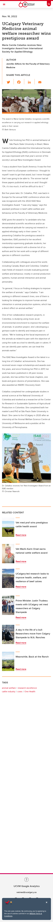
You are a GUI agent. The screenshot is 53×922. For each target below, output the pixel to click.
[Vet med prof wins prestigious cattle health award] (8, 527)
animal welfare (9, 688)
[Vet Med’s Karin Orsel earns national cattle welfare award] (8, 553)
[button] (10, 81)
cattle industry (8, 691)
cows (19, 691)
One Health (29, 691)
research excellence (27, 688)
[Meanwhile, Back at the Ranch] (8, 661)
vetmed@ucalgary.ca (26, 892)
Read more (21, 535)
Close (46, 904)
